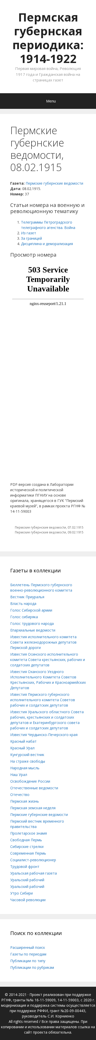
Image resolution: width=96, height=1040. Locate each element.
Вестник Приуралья (27, 596)
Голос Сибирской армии (31, 610)
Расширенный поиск (27, 947)
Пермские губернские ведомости (54, 183)
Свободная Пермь (26, 839)
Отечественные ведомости (34, 787)
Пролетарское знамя (28, 833)
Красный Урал (22, 747)
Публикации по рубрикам (32, 967)
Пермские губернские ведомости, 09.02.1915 (49, 532)
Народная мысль (24, 767)
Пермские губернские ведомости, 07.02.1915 (49, 527)
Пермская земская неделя (33, 807)
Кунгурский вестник (27, 754)
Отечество (19, 794)
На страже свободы (27, 761)
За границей (31, 238)
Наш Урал (18, 774)
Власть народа (23, 603)
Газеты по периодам (28, 954)
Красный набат (23, 741)
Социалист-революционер (33, 859)
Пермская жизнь (24, 801)
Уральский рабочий (27, 879)
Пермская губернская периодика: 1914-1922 (48, 37)
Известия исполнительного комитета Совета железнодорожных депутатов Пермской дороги (43, 642)
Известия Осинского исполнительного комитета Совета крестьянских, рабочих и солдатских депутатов (47, 659)
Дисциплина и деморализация (47, 243)
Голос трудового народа (32, 623)
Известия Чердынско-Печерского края (44, 734)
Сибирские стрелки (27, 846)
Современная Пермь (28, 853)
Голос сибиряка (24, 616)
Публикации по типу (27, 960)
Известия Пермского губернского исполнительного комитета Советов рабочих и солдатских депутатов (42, 700)
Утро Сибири (21, 893)
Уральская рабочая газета (33, 873)
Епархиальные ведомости (32, 630)
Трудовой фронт (24, 866)
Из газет (28, 232)
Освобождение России (30, 781)
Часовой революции (28, 899)
